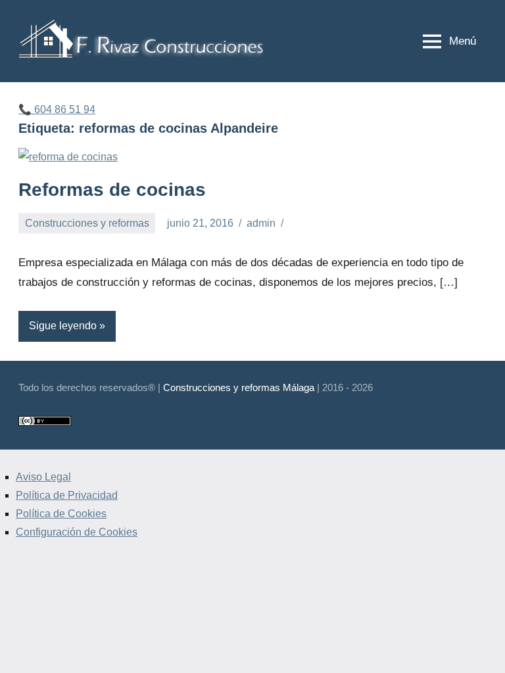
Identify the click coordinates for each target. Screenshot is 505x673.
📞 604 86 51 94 (56, 109)
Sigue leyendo (63, 325)
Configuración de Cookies (76, 532)
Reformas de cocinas (112, 189)
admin (261, 223)
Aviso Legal (43, 476)
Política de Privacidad (67, 495)
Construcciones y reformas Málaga (238, 387)
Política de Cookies (61, 513)
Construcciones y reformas (87, 223)
